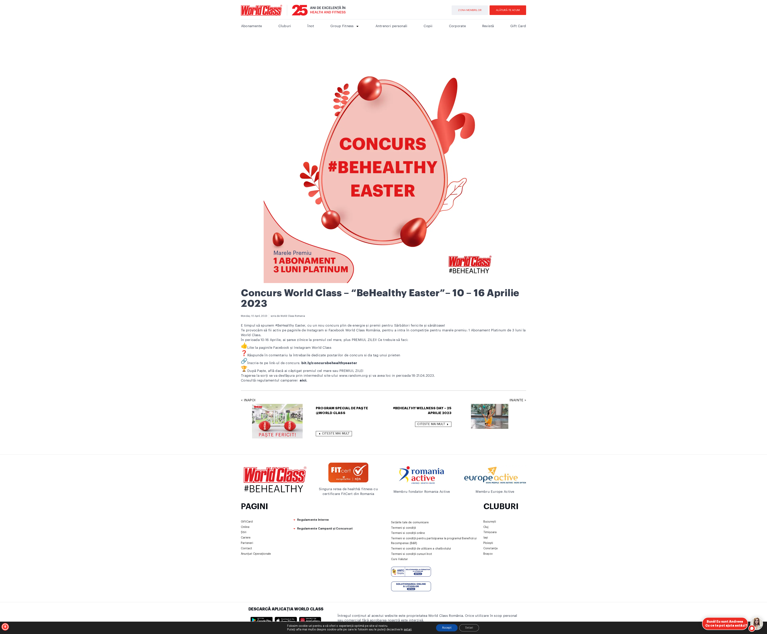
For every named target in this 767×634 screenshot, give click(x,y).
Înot (310, 26)
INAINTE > (518, 400)
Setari (469, 627)
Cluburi (284, 26)
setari (407, 629)
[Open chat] (756, 623)
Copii (428, 26)
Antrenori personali (391, 26)
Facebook (281, 347)
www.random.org (353, 375)
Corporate (457, 26)
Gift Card (518, 26)
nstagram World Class (313, 347)
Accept (447, 627)
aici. (303, 380)
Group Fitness (342, 26)
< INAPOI (248, 400)
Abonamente (251, 26)
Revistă (488, 26)
